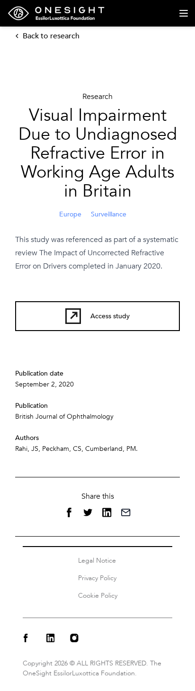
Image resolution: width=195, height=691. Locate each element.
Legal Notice (97, 560)
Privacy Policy (97, 578)
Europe (70, 214)
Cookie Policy (97, 595)
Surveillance (108, 214)
